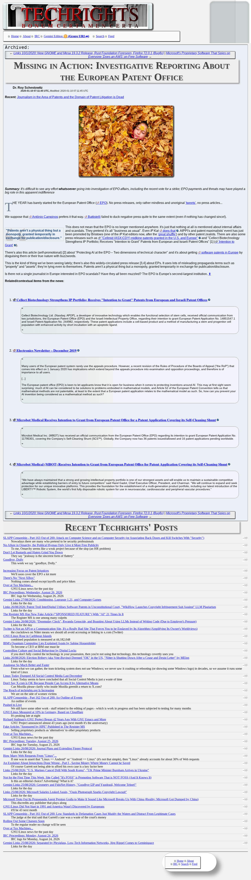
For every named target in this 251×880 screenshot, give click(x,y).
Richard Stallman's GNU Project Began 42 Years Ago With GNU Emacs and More (54, 719)
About (27, 36)
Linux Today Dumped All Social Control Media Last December (42, 675)
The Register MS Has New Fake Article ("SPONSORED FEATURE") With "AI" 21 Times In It (63, 614)
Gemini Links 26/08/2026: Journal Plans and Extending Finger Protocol (47, 748)
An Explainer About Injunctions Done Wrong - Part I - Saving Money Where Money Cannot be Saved (66, 763)
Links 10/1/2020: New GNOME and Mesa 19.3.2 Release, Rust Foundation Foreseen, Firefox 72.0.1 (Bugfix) (89, 53)
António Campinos (45, 216)
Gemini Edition (53, 36)
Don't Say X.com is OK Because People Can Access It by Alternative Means (50, 683)
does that (169, 230)
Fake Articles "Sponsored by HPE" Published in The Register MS (44, 726)
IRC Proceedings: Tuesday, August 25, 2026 (30, 741)
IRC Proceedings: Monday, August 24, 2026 (30, 835)
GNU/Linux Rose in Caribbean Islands (27, 636)
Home (15, 36)
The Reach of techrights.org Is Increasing (28, 690)
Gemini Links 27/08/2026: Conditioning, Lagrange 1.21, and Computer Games (52, 599)
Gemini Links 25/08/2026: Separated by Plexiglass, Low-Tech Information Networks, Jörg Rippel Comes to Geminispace (78, 842)
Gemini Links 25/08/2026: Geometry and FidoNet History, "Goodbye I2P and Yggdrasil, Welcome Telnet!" (69, 784)
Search (100, 36)
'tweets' (191, 202)
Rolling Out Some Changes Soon (24, 821)
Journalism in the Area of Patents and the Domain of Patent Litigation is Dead (70, 97)
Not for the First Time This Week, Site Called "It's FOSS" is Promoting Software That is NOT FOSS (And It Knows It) (77, 777)
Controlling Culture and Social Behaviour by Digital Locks (39, 650)
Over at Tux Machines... (18, 585)
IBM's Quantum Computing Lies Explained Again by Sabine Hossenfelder (49, 643)
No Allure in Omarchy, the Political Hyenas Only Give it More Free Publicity (51, 545)
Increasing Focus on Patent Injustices (26, 570)
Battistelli (94, 216)
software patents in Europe (219, 252)
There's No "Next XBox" (19, 578)
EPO (103, 202)
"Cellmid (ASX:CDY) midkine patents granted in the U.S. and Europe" (149, 238)
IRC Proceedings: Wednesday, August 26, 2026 (32, 592)
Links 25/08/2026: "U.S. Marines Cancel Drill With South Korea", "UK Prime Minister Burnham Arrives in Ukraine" (76, 770)
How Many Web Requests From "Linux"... (30, 755)
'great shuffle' (167, 234)
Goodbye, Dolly (13, 559)
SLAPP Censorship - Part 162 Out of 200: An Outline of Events (42, 697)
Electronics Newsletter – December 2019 (46, 350)
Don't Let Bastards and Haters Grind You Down (33, 552)
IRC (37, 36)
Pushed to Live (12, 705)
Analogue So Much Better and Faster (26, 665)
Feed (111, 36)
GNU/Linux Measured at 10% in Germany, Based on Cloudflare (43, 712)
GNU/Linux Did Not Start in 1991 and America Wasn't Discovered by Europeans (53, 806)
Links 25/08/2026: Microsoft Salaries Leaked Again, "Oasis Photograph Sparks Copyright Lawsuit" (65, 792)
